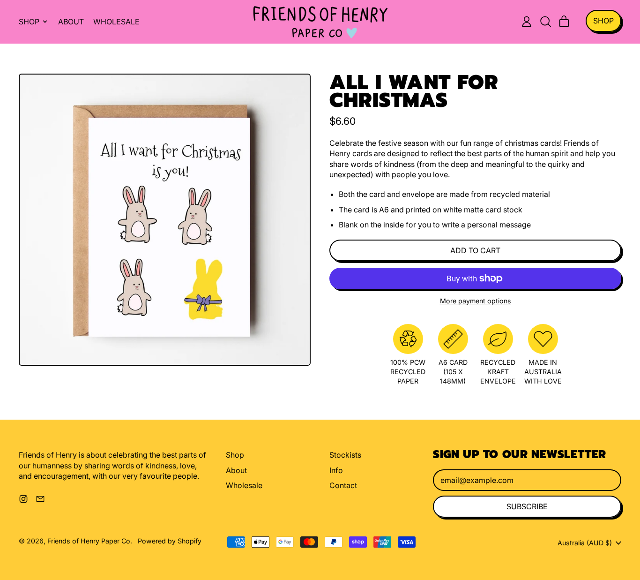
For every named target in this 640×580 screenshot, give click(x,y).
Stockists (345, 454)
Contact (343, 485)
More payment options (475, 301)
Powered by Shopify (169, 541)
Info (336, 470)
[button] (545, 21)
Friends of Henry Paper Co (88, 541)
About (71, 21)
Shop (235, 454)
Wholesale (116, 21)
